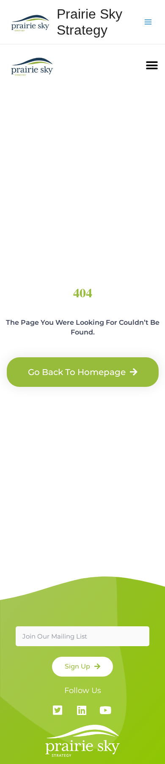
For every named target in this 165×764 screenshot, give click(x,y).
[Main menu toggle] (148, 22)
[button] (151, 65)
